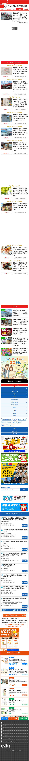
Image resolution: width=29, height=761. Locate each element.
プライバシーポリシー (7, 738)
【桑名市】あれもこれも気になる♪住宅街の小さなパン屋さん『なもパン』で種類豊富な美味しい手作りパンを (20, 251)
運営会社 (4, 726)
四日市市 (4, 422)
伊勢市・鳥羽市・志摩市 (7, 425)
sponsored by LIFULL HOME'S (14, 654)
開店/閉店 (19, 9)
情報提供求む (5, 729)
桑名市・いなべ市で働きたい (14, 513)
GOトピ (2, 9)
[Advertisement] (14, 46)
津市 (15, 419)
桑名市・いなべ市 (22, 419)
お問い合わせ (5, 735)
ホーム (4, 723)
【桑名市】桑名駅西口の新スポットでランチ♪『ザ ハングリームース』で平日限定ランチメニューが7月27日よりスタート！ (20, 266)
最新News (9, 9)
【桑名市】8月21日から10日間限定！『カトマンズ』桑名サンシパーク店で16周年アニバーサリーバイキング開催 (20, 146)
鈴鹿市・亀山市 (12, 422)
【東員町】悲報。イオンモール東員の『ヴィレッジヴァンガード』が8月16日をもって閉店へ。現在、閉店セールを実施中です (20, 103)
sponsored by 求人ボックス (14, 514)
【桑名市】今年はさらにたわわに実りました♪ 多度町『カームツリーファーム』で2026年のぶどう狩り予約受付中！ (20, 192)
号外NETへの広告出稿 (7, 732)
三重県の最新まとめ (6, 419)
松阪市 (19, 422)
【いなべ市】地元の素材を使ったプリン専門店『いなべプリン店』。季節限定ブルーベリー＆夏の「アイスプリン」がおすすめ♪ (20, 341)
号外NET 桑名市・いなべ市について (10, 741)
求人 (14, 9)
